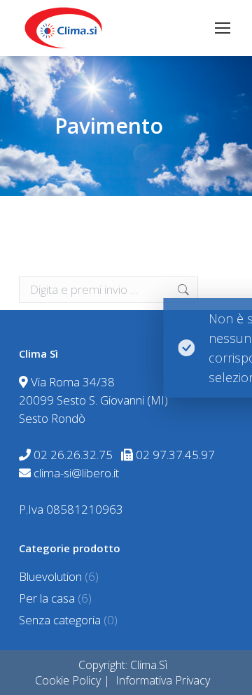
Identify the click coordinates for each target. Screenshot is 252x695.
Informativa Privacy (162, 680)
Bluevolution (50, 576)
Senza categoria (60, 620)
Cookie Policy (68, 680)
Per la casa (47, 598)
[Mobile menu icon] (222, 28)
